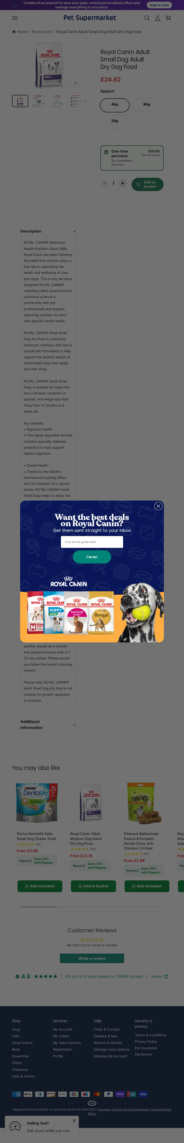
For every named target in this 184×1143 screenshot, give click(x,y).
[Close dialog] (158, 506)
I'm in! (92, 557)
